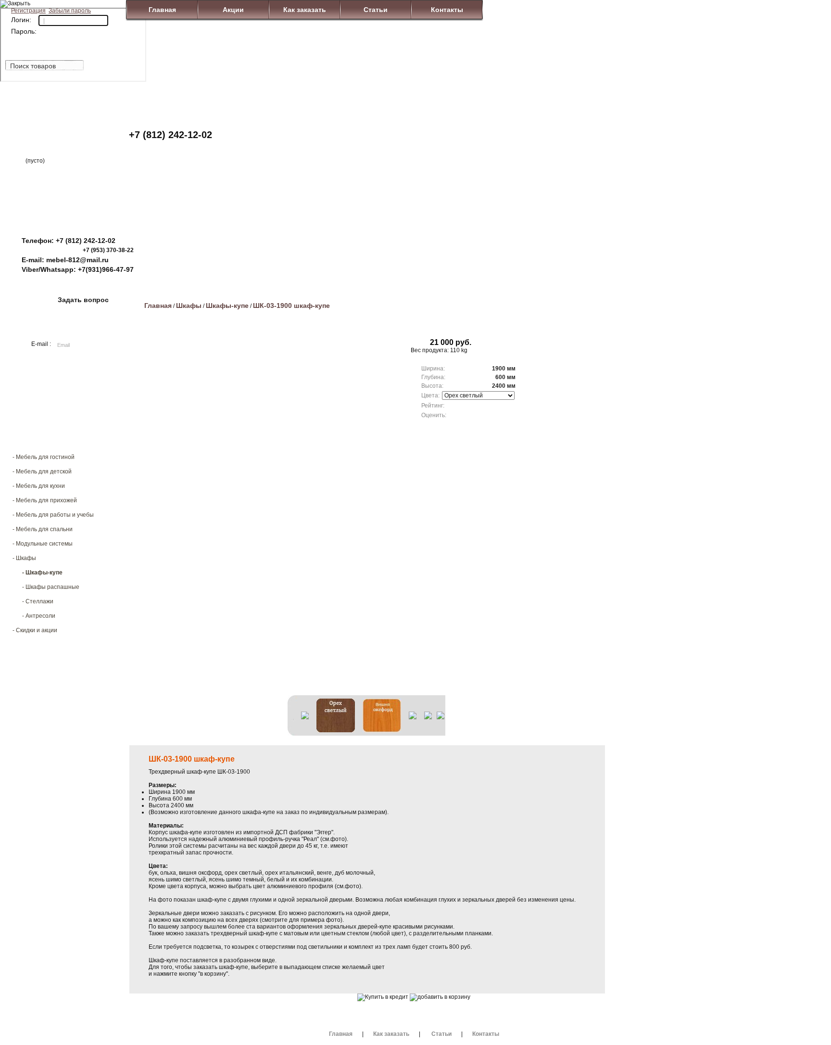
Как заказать (304, 9)
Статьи (376, 9)
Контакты (447, 9)
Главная (162, 9)
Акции (233, 9)
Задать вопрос (83, 300)
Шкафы (188, 305)
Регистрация (28, 10)
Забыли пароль (70, 10)
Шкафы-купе (227, 305)
